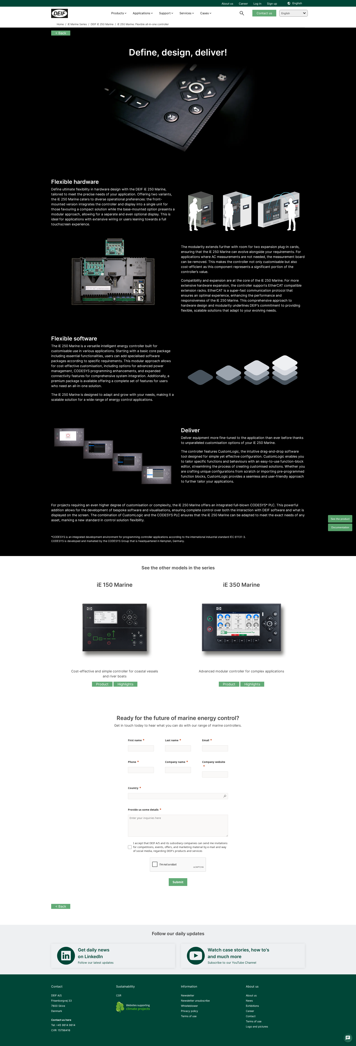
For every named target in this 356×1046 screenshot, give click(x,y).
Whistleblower (189, 1005)
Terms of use (189, 1016)
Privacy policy (189, 1011)
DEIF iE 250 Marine (101, 24)
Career (250, 1011)
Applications (141, 13)
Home (60, 24)
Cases (204, 13)
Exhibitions (252, 1005)
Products (117, 13)
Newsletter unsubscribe (195, 1000)
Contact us (264, 13)
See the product (340, 518)
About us (251, 995)
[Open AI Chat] (347, 1037)
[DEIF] (67, 13)
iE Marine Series (77, 24)
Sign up (272, 3)
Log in (257, 3)
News (249, 1000)
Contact (251, 1016)
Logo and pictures (257, 1026)
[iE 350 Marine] (241, 627)
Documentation (340, 527)
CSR (118, 995)
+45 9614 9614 (65, 1025)
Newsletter (187, 995)
